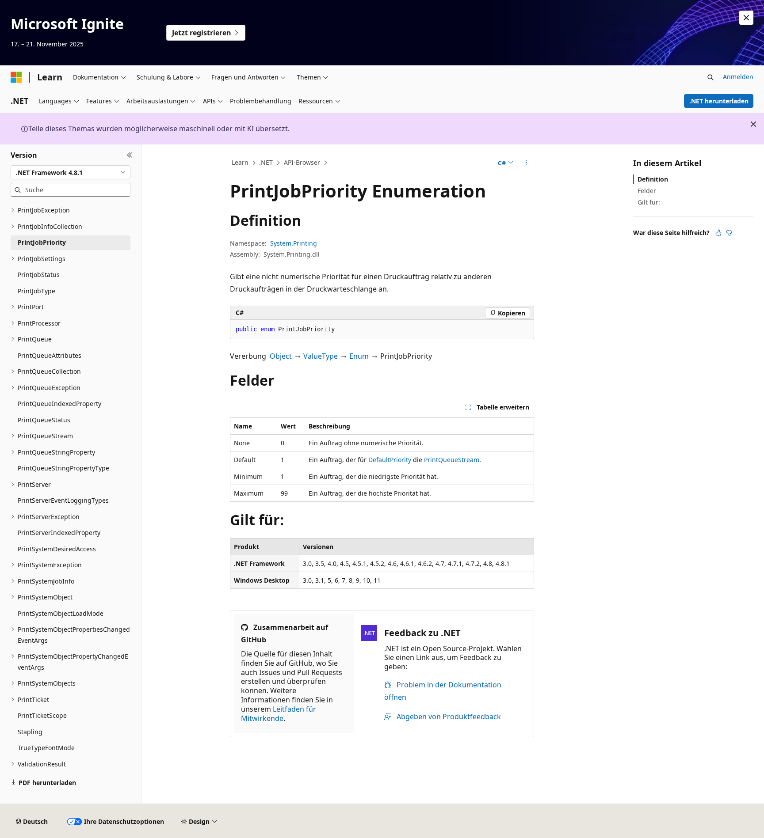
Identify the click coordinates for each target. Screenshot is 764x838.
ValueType (320, 356)
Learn (240, 162)
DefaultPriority (389, 459)
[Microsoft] (16, 77)
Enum (359, 356)
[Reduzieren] (130, 155)
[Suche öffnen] (710, 77)
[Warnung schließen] (746, 18)
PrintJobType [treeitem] (36, 291)
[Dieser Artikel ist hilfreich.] (718, 233)
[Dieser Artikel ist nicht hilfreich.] (729, 233)
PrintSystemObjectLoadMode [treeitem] (60, 613)
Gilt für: (649, 202)
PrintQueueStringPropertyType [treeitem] (63, 468)
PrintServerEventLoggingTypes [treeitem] (63, 500)
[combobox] (70, 172)
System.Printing (293, 243)
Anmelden (738, 76)
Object (281, 356)
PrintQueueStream (451, 459)
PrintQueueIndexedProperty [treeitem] (59, 403)
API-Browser (302, 162)
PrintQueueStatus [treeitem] (44, 420)
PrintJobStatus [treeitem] (39, 274)
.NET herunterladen (719, 101)
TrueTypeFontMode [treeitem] (46, 747)
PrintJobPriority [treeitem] (42, 242)
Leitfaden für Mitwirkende (278, 713)
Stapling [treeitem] (30, 732)
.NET (266, 162)
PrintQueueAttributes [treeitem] (49, 355)
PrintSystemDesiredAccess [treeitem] (57, 549)
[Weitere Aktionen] (526, 163)
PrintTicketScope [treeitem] (42, 715)
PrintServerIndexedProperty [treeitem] (59, 532)
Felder (647, 190)
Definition (653, 179)
